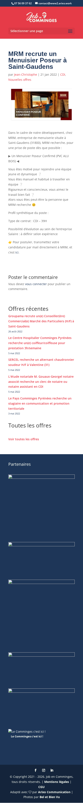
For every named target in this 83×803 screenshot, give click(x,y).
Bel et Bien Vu (50, 797)
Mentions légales (56, 782)
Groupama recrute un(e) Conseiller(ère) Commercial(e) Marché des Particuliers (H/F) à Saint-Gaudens (41, 321)
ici (17, 252)
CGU (41, 787)
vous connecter (36, 284)
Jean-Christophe (25, 74)
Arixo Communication (54, 792)
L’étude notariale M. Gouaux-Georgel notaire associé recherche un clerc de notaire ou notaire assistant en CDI (41, 381)
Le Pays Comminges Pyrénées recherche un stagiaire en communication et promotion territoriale (40, 403)
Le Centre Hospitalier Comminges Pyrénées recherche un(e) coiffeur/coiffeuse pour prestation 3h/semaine (40, 343)
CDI (62, 74)
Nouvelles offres (19, 80)
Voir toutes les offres (23, 439)
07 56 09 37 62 (23, 3)
